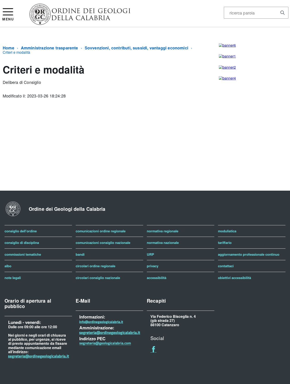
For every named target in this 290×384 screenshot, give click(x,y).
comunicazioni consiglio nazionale (103, 242)
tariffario (225, 242)
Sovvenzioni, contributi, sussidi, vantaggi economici (136, 48)
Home (8, 48)
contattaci (226, 265)
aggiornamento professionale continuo (248, 254)
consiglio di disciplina (22, 242)
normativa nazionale (163, 242)
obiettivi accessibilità (234, 277)
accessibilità (156, 277)
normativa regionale (162, 230)
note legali (13, 277)
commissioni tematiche (23, 254)
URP (150, 254)
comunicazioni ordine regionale (101, 230)
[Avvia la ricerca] (282, 12)
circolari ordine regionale (95, 265)
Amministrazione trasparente (49, 48)
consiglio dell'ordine (21, 230)
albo (8, 265)
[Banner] (79, 23)
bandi (80, 254)
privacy (152, 265)
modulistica (227, 230)
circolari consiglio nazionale (98, 277)
